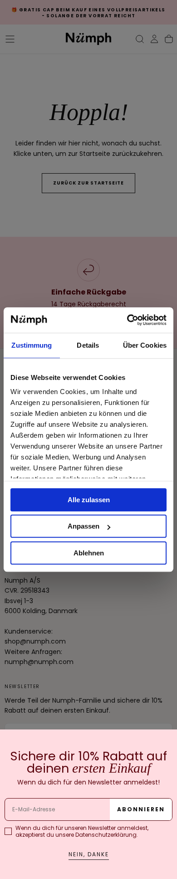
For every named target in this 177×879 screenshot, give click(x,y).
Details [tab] (88, 345)
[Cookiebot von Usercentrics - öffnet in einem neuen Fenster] (127, 320)
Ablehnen (89, 553)
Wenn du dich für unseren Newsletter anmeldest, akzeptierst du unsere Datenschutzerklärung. (81, 831)
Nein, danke (89, 854)
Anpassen (83, 526)
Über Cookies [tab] (145, 345)
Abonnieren (141, 809)
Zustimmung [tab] (31, 345)
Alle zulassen (89, 500)
